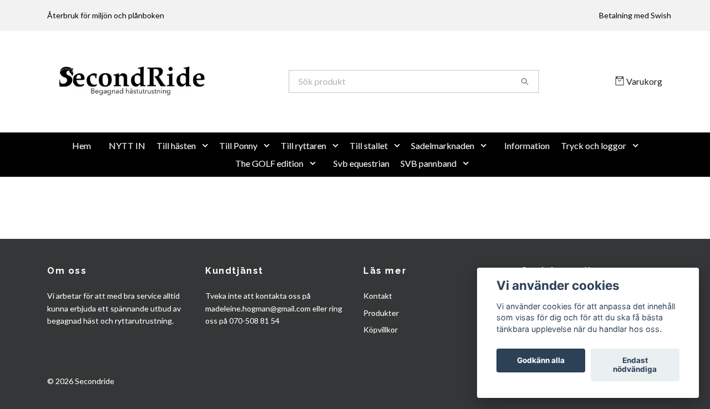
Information (527, 181)
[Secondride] (201, 99)
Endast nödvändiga (635, 365)
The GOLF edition (269, 199)
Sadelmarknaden (442, 181)
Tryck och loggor (593, 181)
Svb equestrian (361, 199)
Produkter (381, 349)
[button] (207, 182)
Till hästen (176, 181)
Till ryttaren (303, 181)
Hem (81, 181)
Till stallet (368, 181)
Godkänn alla (541, 360)
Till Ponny (238, 181)
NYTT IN (127, 181)
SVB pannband (428, 199)
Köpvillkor (380, 366)
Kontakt (377, 332)
